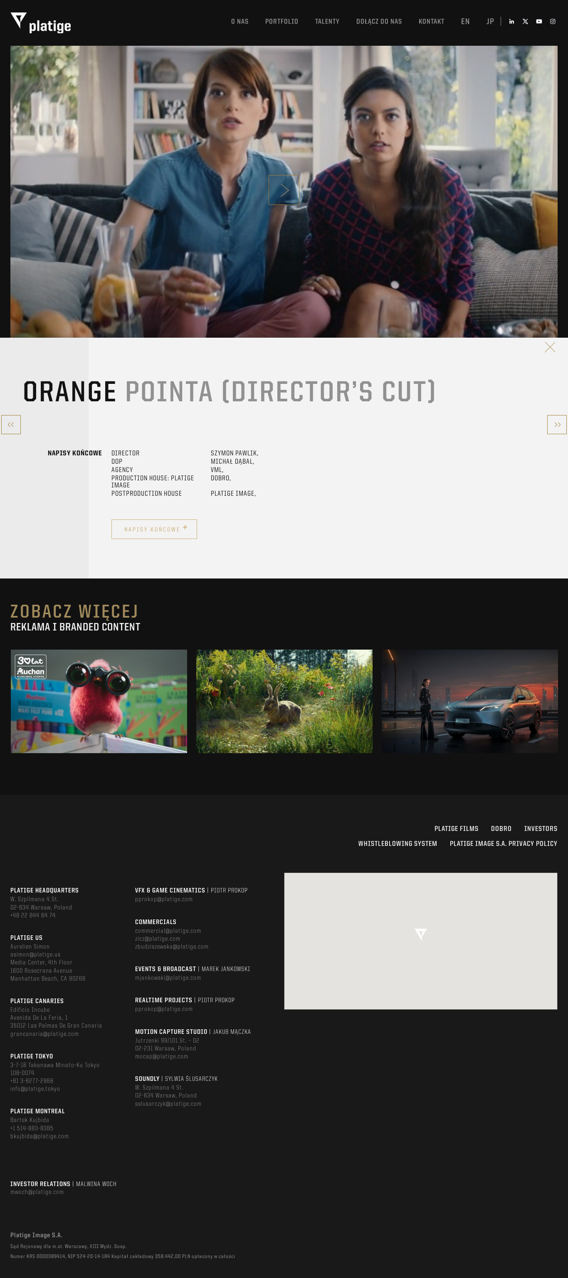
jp (490, 22)
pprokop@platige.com (164, 899)
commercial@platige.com (168, 931)
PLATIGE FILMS (457, 829)
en (465, 22)
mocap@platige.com (161, 1056)
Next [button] (557, 701)
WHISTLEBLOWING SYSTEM (397, 844)
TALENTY (327, 21)
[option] (99, 701)
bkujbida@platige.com (39, 1136)
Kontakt (432, 21)
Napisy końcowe (156, 528)
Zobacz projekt (99, 719)
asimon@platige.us (35, 955)
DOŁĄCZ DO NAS (379, 21)
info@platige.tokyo (35, 1089)
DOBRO (501, 829)
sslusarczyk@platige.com (168, 1104)
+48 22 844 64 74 (33, 915)
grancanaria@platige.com (44, 1034)
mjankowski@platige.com (168, 978)
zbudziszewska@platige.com (172, 947)
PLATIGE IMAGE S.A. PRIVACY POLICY (504, 844)
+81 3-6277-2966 (32, 1081)
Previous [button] (11, 701)
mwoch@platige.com (37, 1192)
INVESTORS (541, 829)
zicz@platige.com (157, 939)
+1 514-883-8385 (32, 1128)
